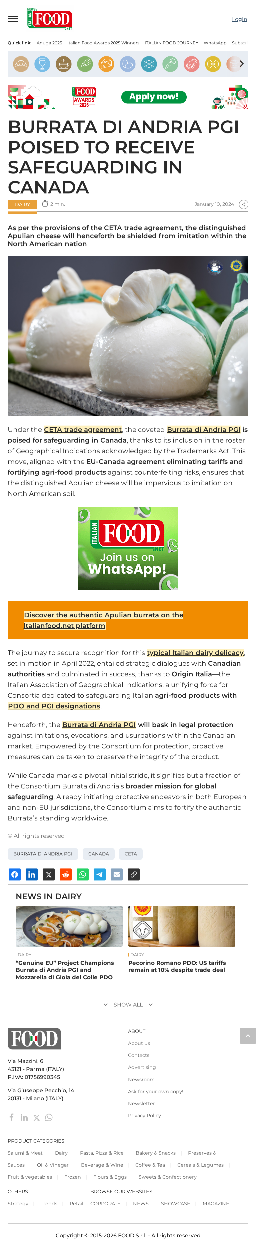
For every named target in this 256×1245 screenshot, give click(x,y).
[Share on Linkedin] (32, 874)
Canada (98, 853)
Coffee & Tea (150, 1165)
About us (139, 1043)
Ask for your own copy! (155, 1092)
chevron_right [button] (241, 63)
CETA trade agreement (83, 430)
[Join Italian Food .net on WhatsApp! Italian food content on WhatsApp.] (128, 548)
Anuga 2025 (49, 42)
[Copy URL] (134, 874)
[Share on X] (49, 874)
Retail (76, 1204)
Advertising (142, 1067)
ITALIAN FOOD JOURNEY (171, 42)
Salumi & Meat (25, 1153)
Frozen (72, 1177)
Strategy (18, 1204)
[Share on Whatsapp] (83, 874)
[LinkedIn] (25, 1117)
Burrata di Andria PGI (203, 430)
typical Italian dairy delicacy (195, 653)
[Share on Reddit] (66, 874)
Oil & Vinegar (53, 1165)
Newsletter (141, 1104)
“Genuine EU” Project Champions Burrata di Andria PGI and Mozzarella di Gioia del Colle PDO (65, 970)
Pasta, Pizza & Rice (102, 1153)
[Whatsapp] (49, 1117)
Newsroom (141, 1080)
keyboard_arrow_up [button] (248, 1036)
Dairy (22, 204)
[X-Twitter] (37, 1117)
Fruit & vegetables (30, 1177)
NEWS (141, 1204)
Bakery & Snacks (156, 1153)
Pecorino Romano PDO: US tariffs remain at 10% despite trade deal (177, 967)
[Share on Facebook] (15, 874)
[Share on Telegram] (100, 874)
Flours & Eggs (110, 1177)
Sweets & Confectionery (168, 1177)
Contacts (138, 1055)
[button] (13, 18)
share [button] (243, 204)
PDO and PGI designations (54, 706)
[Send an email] (117, 874)
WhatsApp (215, 42)
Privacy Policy (144, 1116)
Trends (49, 1204)
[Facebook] (12, 1117)
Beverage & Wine (102, 1165)
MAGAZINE (216, 1204)
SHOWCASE (175, 1204)
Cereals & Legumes (200, 1165)
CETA (131, 853)
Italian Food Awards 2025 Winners (103, 42)
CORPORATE (105, 1204)
